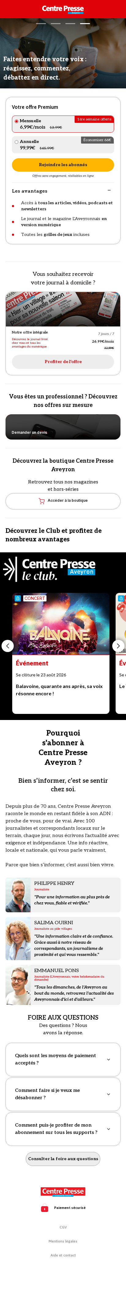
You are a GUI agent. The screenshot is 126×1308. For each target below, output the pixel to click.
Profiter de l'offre (63, 361)
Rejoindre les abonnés (63, 164)
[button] (41, 23)
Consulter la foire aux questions (63, 1158)
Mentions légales (63, 1241)
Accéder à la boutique (68, 500)
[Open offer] (63, 309)
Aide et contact (63, 1255)
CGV (63, 1227)
